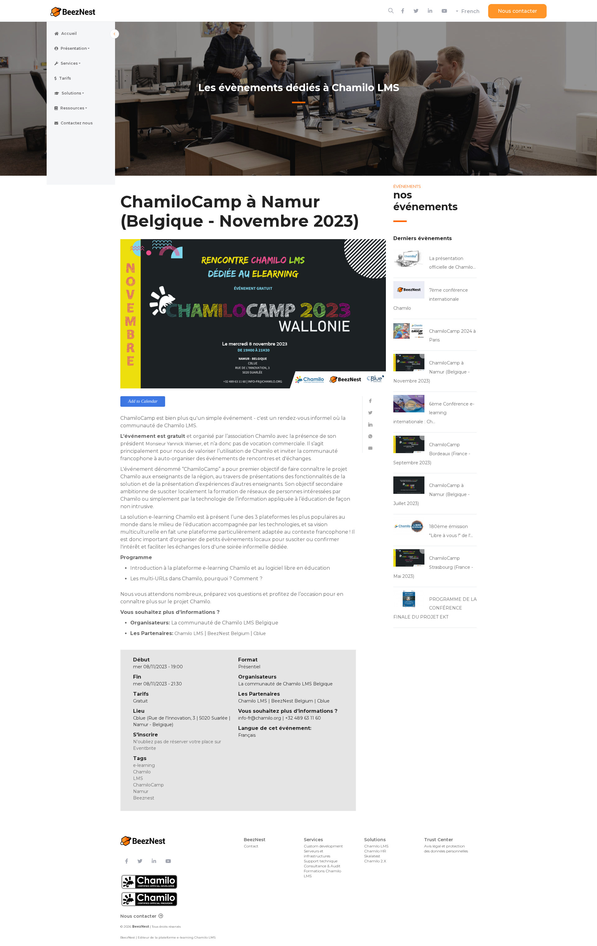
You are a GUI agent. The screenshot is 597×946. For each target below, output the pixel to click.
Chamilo (142, 772)
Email (370, 448)
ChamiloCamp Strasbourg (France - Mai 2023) (433, 567)
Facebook (370, 401)
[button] (81, 48)
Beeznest (143, 798)
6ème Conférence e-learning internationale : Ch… (433, 413)
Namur (140, 791)
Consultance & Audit (322, 866)
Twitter (370, 412)
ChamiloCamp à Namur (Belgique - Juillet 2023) (431, 494)
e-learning (144, 765)
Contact (251, 846)
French (470, 11)
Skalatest (372, 856)
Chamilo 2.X (375, 861)
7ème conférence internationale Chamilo (430, 299)
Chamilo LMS (376, 846)
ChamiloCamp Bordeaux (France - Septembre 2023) (431, 454)
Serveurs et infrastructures (317, 853)
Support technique (320, 861)
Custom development (323, 846)
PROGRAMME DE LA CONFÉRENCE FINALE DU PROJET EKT (435, 608)
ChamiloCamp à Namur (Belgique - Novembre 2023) (431, 372)
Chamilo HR (375, 851)
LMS (138, 778)
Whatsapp (370, 436)
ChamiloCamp (148, 785)
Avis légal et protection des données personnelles (446, 848)
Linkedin (370, 424)
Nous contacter (517, 11)
